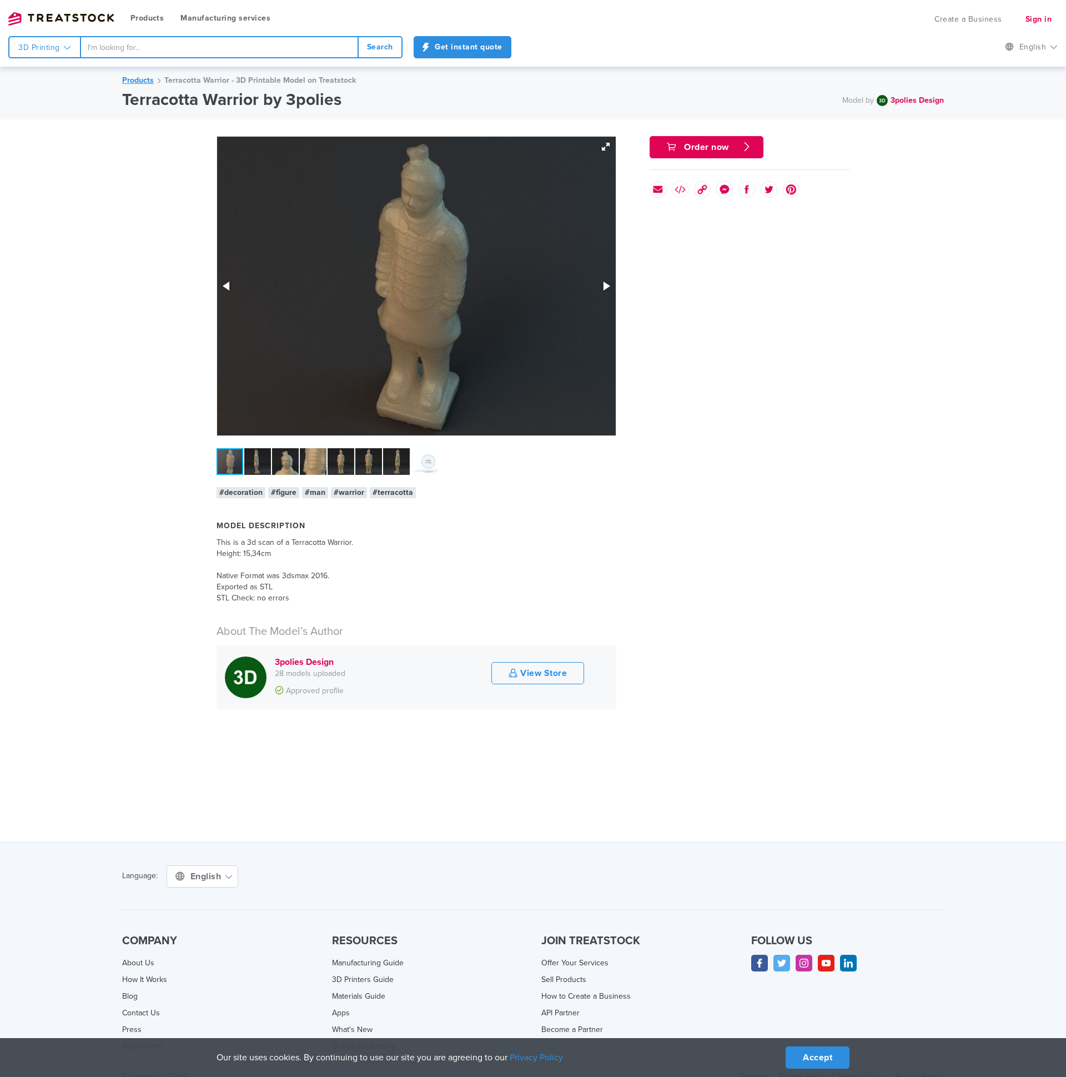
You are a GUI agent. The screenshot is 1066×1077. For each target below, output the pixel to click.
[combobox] (219, 47)
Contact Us (141, 1013)
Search (380, 47)
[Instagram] (804, 963)
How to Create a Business (586, 996)
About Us (138, 963)
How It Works (144, 979)
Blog (130, 996)
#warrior (349, 492)
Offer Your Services (575, 963)
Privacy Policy (536, 1057)
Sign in (1038, 19)
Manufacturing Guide (368, 963)
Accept (817, 1057)
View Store (542, 673)
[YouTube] (826, 963)
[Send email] (658, 189)
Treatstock (61, 19)
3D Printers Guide (363, 979)
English (1034, 47)
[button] (606, 147)
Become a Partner (572, 1029)
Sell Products (563, 979)
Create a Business (968, 19)
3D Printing (40, 47)
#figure (283, 492)
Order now (707, 147)
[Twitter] (781, 963)
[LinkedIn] (848, 963)
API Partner (560, 1013)
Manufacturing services (225, 18)
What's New (352, 1029)
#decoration (241, 492)
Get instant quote (467, 47)
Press (132, 1029)
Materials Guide (358, 996)
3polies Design (917, 100)
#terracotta (393, 492)
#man (315, 492)
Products (147, 18)
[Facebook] (759, 963)
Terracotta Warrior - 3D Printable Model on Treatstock (260, 80)
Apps (341, 1013)
